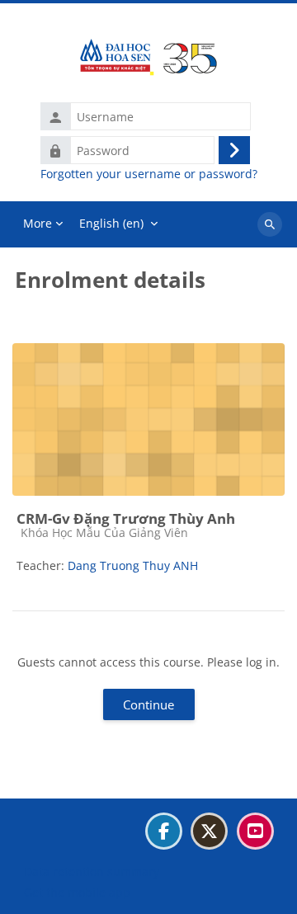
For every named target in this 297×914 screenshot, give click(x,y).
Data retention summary (91, 871)
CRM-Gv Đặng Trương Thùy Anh (125, 518)
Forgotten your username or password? (148, 174)
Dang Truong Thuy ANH (133, 565)
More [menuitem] (37, 223)
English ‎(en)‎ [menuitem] (111, 223)
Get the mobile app (77, 892)
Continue (148, 704)
